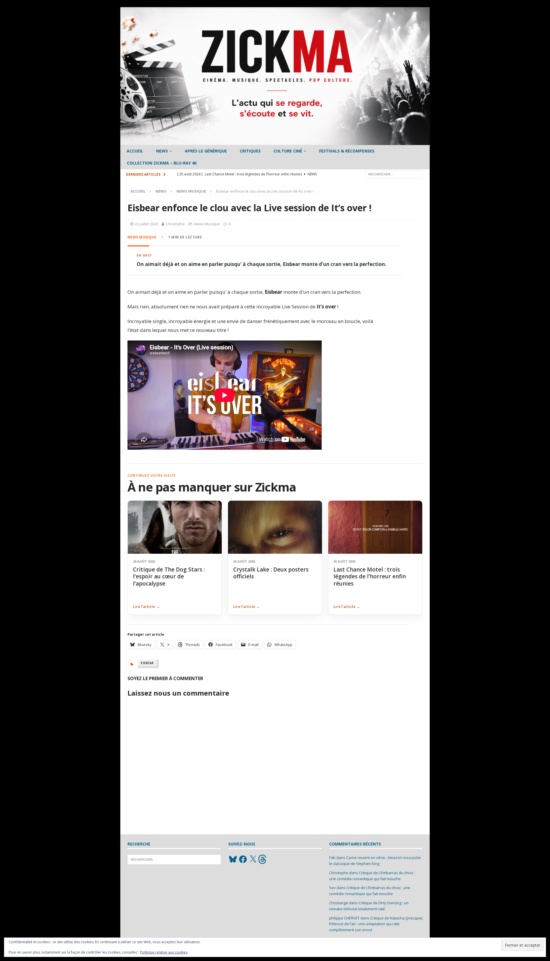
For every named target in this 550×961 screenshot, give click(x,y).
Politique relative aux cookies (163, 952)
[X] (253, 859)
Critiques (250, 151)
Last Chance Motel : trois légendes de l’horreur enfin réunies (369, 576)
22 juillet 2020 (146, 223)
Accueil (135, 151)
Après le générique (206, 151)
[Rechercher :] (394, 174)
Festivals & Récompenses (346, 151)
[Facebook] (242, 859)
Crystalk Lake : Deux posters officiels (271, 573)
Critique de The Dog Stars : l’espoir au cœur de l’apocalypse (169, 576)
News (162, 151)
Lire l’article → (146, 606)
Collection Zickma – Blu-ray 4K (162, 163)
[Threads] (263, 859)
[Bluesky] (232, 859)
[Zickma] (275, 141)
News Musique (207, 223)
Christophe (175, 223)
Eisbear (147, 663)
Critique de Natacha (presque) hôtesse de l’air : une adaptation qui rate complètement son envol (375, 924)
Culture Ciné (288, 151)
